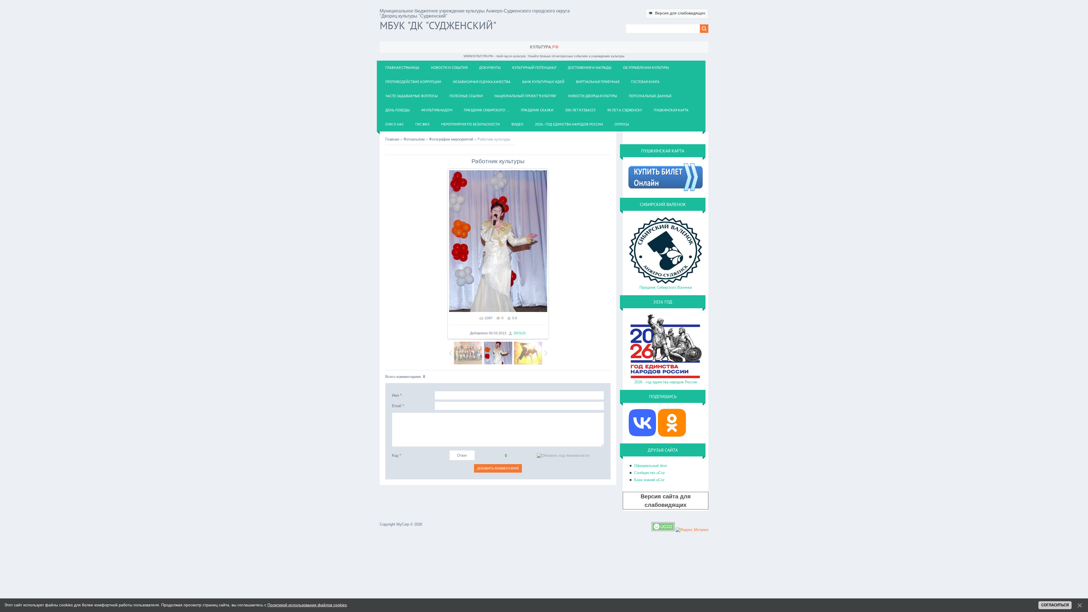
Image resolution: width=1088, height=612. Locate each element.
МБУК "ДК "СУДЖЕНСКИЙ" (438, 25)
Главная (392, 139)
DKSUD (520, 333)
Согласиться (1055, 605)
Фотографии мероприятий (451, 139)
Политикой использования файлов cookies (307, 605)
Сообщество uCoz (649, 473)
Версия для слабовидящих (677, 13)
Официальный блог (650, 466)
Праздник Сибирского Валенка (665, 287)
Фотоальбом (414, 139)
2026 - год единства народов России (665, 382)
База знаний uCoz (649, 480)
